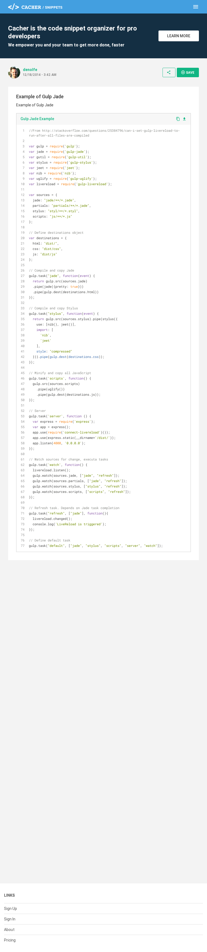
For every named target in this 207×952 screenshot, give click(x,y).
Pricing (10, 940)
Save (187, 72)
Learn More (178, 35)
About (9, 929)
